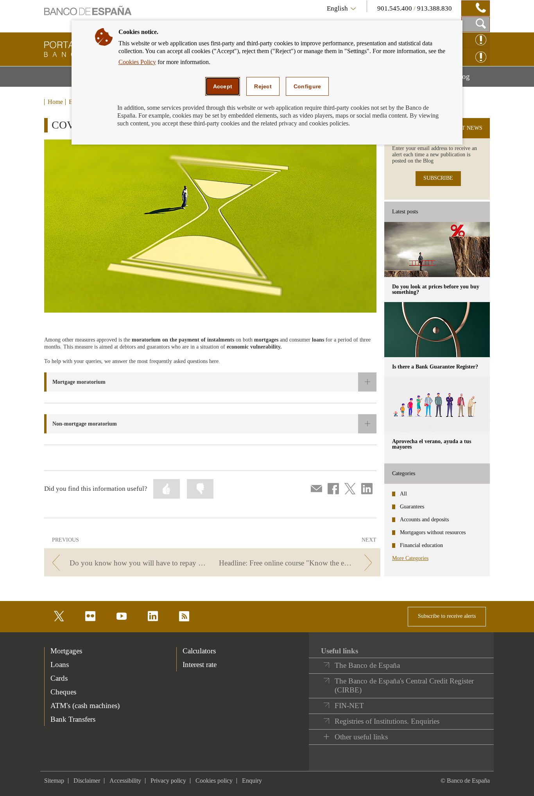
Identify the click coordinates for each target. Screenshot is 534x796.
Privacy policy (168, 780)
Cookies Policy (137, 62)
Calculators (199, 651)
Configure (307, 86)
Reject (263, 86)
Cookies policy (214, 780)
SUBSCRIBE (438, 178)
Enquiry (252, 780)
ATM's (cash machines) (85, 705)
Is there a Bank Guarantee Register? (435, 367)
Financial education (421, 545)
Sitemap (54, 780)
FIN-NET (349, 705)
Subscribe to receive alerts (447, 616)
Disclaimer (86, 780)
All (403, 494)
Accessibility (125, 780)
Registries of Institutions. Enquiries (387, 721)
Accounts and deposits (424, 519)
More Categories (410, 558)
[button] (210, 382)
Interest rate (200, 664)
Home (55, 102)
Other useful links (361, 737)
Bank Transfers (72, 719)
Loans (59, 664)
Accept (223, 86)
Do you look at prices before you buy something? (435, 289)
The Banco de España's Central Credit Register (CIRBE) (404, 685)
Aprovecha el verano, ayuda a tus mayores (431, 444)
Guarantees (412, 507)
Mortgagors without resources (433, 532)
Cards (59, 678)
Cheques (63, 692)
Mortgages (66, 651)
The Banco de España (367, 665)
